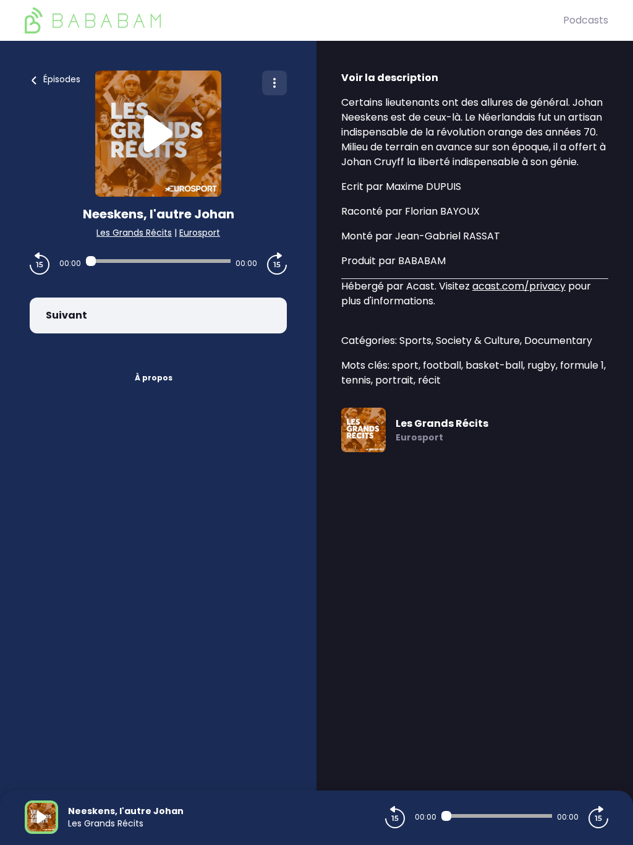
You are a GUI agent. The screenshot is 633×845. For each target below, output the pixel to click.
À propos (153, 377)
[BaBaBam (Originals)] (294, 20)
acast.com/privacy (519, 286)
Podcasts (585, 20)
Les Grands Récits (134, 232)
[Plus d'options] (274, 83)
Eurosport (199, 232)
